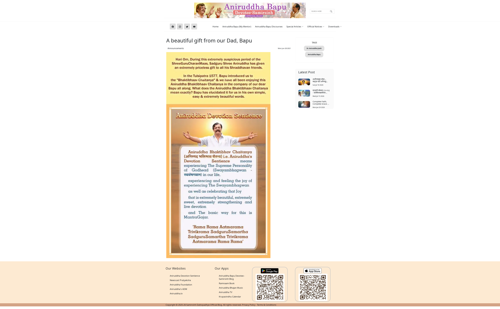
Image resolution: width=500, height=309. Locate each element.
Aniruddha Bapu (314, 54)
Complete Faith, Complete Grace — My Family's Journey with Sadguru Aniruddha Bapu (321, 102)
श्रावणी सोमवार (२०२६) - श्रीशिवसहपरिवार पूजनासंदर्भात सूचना (321, 91)
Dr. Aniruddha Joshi (314, 48)
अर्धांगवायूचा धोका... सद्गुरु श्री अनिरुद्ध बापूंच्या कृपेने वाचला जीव (321, 80)
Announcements (176, 48)
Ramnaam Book (227, 283)
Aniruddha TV (225, 292)
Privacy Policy (248, 304)
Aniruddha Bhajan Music (231, 287)
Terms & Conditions (266, 304)
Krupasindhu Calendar (230, 296)
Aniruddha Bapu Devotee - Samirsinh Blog (232, 277)
